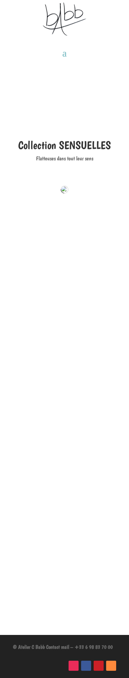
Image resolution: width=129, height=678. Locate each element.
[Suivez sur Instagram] (74, 666)
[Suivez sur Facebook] (86, 666)
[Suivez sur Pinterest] (99, 666)
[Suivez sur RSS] (111, 666)
